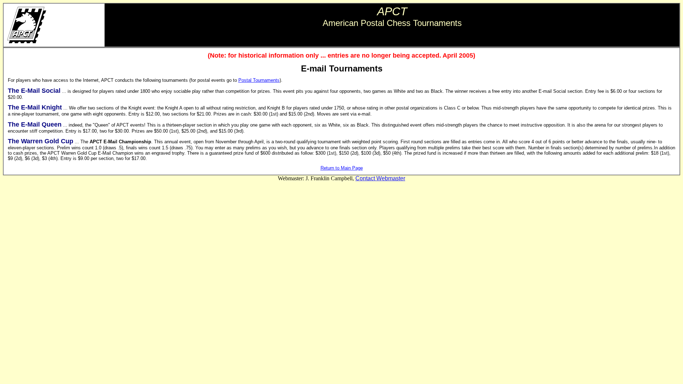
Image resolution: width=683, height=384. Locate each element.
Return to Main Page (342, 168)
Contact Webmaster (380, 178)
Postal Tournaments (259, 80)
